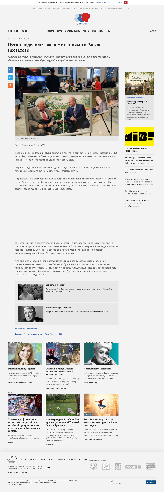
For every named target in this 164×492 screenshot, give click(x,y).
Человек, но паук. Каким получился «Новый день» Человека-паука (59, 371)
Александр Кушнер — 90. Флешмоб (137, 102)
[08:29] (63, 344)
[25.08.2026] (101, 395)
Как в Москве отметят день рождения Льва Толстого (138, 192)
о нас (108, 31)
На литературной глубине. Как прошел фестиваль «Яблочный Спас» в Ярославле (62, 422)
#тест (86, 439)
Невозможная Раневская (97, 368)
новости (50, 31)
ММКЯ (10, 393)
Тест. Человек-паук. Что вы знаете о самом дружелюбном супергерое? (100, 422)
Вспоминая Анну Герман (21, 368)
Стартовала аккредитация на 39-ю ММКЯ (139, 171)
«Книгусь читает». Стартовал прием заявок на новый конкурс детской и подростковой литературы (139, 182)
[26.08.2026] (25, 395)
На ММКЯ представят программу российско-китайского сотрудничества (23, 436)
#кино (90, 439)
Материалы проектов (33, 334)
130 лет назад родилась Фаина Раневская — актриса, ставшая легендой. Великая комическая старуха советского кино (101, 376)
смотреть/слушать (72, 31)
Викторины (87, 393)
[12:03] (25, 344)
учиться (86, 31)
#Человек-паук (61, 388)
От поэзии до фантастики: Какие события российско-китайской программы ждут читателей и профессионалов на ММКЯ (24, 425)
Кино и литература (52, 342)
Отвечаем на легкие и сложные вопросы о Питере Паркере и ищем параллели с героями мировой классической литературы (101, 432)
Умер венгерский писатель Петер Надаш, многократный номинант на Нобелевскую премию (139, 160)
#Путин (18, 328)
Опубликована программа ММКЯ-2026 (136, 149)
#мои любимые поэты (24, 383)
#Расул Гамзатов (30, 328)
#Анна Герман (12, 383)
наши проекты (97, 31)
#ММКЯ (10, 442)
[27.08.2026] (101, 344)
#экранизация (50, 388)
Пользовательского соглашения (110, 2)
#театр (94, 383)
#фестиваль (50, 444)
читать (59, 31)
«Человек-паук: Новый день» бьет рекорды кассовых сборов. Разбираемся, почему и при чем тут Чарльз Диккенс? (63, 381)
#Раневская (88, 383)
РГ (44, 145)
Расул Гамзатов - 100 (31, 39)
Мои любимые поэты (15, 342)
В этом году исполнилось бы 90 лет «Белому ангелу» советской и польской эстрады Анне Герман (25, 376)
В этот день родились (105, 342)
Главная (18, 334)
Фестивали (49, 393)
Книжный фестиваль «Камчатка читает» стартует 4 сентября (137, 203)
